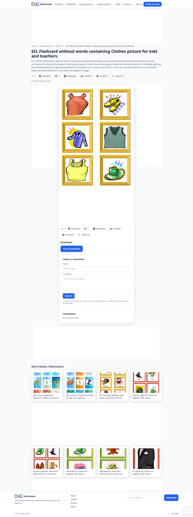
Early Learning (85, 4)
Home (33, 46)
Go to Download (71, 248)
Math (118, 4)
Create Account (153, 4)
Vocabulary (71, 4)
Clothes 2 (59, 46)
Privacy (74, 503)
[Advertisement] (96, 26)
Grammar (59, 4)
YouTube (174, 513)
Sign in (139, 4)
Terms (73, 506)
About (73, 495)
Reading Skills (104, 4)
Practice (127, 4)
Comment (67, 274)
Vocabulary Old (46, 46)
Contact (74, 499)
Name (65, 264)
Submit (68, 295)
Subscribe (171, 497)
